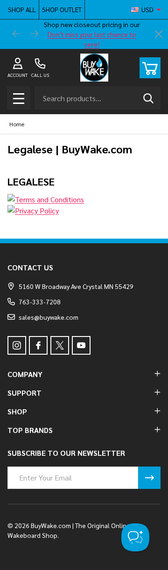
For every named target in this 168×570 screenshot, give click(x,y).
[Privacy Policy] (84, 210)
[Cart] (150, 67)
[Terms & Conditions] (84, 199)
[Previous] (16, 34)
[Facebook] (38, 345)
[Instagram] (17, 345)
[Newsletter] (149, 478)
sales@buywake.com (48, 317)
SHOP (17, 411)
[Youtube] (81, 345)
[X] (60, 345)
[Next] (34, 34)
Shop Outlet (62, 9)
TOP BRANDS (30, 430)
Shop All (22, 9)
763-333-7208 (40, 301)
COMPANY (24, 374)
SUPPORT (24, 393)
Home (16, 124)
